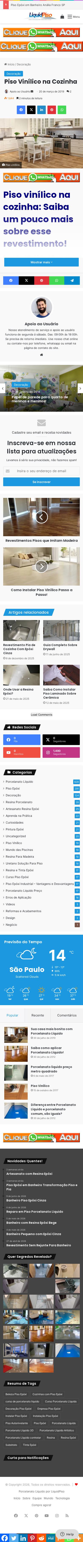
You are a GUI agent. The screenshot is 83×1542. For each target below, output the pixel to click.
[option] (41, 388)
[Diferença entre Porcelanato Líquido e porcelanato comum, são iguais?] (16, 1111)
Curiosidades (14, 822)
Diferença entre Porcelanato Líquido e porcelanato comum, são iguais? (53, 1109)
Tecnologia (62, 1498)
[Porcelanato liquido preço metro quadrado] (16, 1073)
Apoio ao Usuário (20, 91)
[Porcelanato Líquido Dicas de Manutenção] (41, 1317)
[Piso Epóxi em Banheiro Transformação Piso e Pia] (15, 1271)
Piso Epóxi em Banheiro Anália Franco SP (38, 5)
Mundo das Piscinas (19, 849)
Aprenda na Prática (19, 815)
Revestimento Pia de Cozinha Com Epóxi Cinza (19, 649)
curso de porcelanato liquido (22, 1401)
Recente (37, 1015)
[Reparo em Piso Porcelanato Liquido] (67, 1271)
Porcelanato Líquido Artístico (57, 1430)
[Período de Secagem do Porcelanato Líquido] (41, 1366)
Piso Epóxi (13, 788)
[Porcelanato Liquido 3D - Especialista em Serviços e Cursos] (40, 16)
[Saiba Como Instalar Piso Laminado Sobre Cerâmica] (61, 675)
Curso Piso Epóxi (17, 877)
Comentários (67, 1015)
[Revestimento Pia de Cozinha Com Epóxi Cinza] (21, 630)
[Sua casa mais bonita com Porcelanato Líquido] (16, 1035)
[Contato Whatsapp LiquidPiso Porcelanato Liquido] (41, 32)
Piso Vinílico (14, 843)
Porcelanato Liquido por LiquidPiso (41, 1491)
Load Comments (41, 714)
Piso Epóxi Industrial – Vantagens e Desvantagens (40, 884)
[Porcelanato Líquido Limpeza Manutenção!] (15, 1317)
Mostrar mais (41, 262)
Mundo (48, 1498)
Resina (51, 1437)
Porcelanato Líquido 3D (20, 1430)
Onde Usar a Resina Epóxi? (18, 691)
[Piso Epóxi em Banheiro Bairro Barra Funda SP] (67, 1301)
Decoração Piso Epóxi (18, 1408)
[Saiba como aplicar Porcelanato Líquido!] (16, 1054)
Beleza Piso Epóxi (16, 1394)
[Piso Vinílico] (16, 1092)
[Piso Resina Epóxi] (41, 1350)
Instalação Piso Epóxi (45, 1415)
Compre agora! (41, 1505)
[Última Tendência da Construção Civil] (15, 1332)
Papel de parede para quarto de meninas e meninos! (40, 399)
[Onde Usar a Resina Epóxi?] (21, 675)
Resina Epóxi (68, 1437)
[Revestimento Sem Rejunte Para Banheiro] (67, 1286)
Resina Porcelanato (19, 802)
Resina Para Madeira (20, 856)
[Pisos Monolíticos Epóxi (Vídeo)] (15, 1366)
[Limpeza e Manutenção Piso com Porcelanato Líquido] (67, 1317)
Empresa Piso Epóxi (48, 1408)
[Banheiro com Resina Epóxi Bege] (15, 1286)
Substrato (11, 1444)
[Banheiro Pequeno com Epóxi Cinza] (41, 1286)
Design (10, 918)
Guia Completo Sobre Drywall (60, 647)
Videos (10, 904)
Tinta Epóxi (29, 1444)
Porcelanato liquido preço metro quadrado (51, 1069)
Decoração (24, 64)
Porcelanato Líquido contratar (23, 1437)
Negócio (11, 924)
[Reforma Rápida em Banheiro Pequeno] (41, 1301)
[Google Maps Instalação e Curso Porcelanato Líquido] (67, 1333)
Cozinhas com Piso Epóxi (47, 1394)
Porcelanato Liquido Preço (24, 890)
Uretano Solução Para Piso (24, 863)
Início (10, 64)
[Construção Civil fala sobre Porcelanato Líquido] (15, 1350)
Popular (12, 1015)
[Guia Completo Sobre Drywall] (61, 630)
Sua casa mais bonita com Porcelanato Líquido (52, 1031)
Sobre (26, 1498)
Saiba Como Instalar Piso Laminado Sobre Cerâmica (59, 693)
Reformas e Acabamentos (23, 911)
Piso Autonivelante (17, 1423)
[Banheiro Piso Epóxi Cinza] (41, 1271)
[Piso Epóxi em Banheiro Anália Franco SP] (15, 1301)
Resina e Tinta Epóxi (19, 870)
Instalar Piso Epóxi (16, 1415)
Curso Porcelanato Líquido (61, 1401)
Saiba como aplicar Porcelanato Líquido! (47, 1050)
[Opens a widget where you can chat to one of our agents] (67, 1534)
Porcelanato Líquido (19, 781)
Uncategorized (16, 836)
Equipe (37, 1498)
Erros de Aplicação (18, 897)
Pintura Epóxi (15, 829)
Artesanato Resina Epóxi (22, 809)
